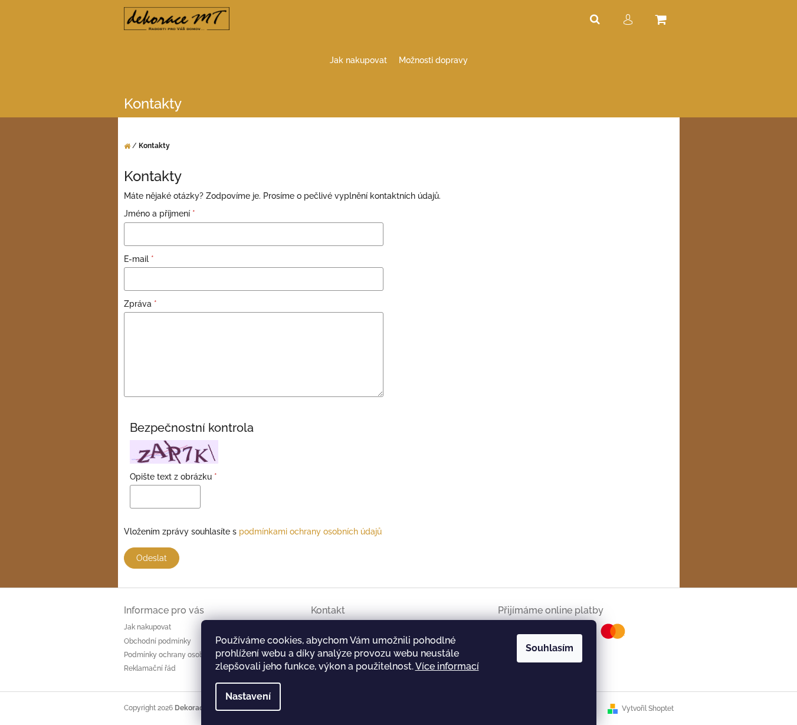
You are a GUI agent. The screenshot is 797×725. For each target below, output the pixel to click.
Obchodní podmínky (157, 641)
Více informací (447, 666)
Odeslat (151, 558)
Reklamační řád (150, 668)
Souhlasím (549, 648)
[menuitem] (358, 60)
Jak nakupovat (147, 627)
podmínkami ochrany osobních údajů (310, 531)
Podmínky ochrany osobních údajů (181, 655)
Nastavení (248, 696)
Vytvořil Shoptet (648, 708)
